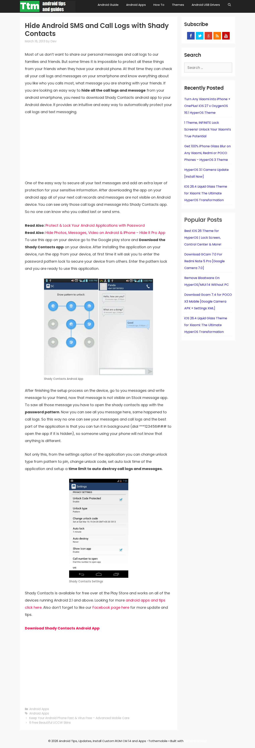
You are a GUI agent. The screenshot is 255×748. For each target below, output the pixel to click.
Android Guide (108, 5)
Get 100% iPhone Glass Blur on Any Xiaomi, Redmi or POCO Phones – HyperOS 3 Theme (207, 153)
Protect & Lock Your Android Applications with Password (95, 225)
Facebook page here (110, 607)
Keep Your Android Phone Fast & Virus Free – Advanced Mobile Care (79, 718)
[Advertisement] (98, 150)
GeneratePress (195, 741)
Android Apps (136, 5)
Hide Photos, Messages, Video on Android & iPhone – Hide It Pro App (105, 232)
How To (158, 5)
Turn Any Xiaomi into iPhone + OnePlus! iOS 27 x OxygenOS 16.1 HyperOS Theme (207, 106)
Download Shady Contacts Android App (62, 628)
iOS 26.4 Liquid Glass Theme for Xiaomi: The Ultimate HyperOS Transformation (205, 193)
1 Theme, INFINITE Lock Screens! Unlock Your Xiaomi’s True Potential (207, 129)
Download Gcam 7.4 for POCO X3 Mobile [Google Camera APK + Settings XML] (208, 301)
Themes (178, 5)
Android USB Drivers (206, 5)
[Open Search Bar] (229, 5)
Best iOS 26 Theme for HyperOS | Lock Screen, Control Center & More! (202, 238)
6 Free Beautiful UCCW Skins (50, 722)
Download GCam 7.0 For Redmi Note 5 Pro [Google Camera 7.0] (204, 261)
